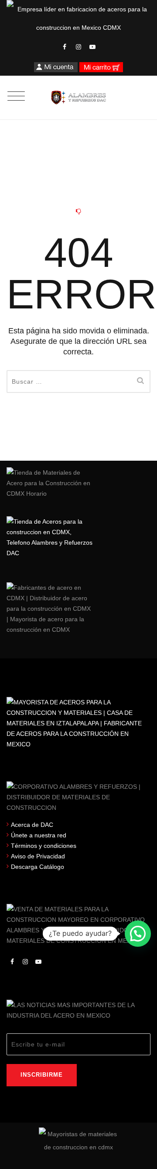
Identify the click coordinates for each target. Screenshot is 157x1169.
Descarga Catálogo (37, 866)
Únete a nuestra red (38, 835)
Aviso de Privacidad (38, 856)
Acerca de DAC (32, 824)
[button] (138, 933)
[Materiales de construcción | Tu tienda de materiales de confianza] (78, 97)
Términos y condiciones (43, 845)
